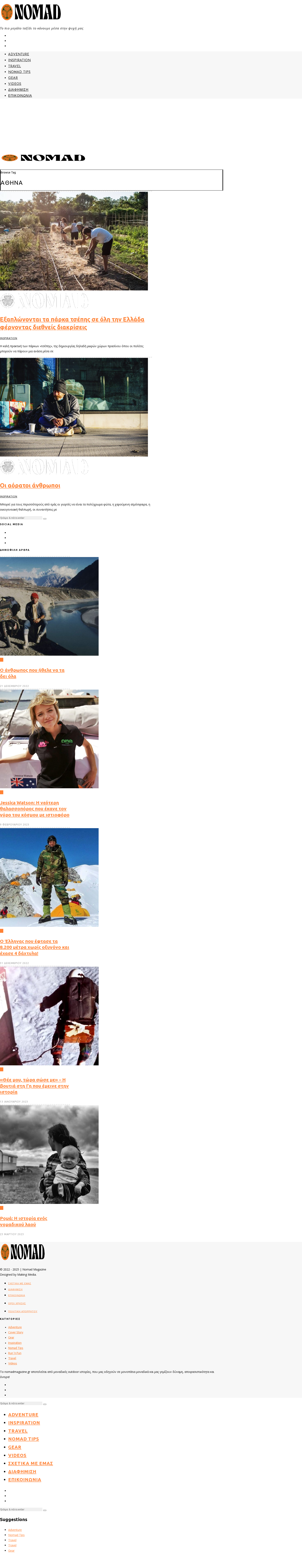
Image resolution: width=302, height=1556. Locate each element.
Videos (14, 83)
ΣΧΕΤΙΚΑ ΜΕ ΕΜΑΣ (19, 1283)
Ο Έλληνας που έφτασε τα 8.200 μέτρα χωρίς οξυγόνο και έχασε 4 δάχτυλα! (34, 947)
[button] (44, 518)
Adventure (18, 54)
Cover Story (15, 1332)
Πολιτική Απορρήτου (22, 1311)
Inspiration (19, 60)
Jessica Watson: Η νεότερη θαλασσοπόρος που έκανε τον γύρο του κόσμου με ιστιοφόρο (34, 808)
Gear (13, 77)
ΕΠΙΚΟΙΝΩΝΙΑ (20, 95)
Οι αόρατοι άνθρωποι (30, 485)
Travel (14, 66)
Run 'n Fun (14, 1353)
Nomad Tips (19, 71)
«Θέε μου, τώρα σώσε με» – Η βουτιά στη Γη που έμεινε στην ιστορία (34, 1085)
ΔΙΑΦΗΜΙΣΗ (18, 89)
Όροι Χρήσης (17, 1303)
